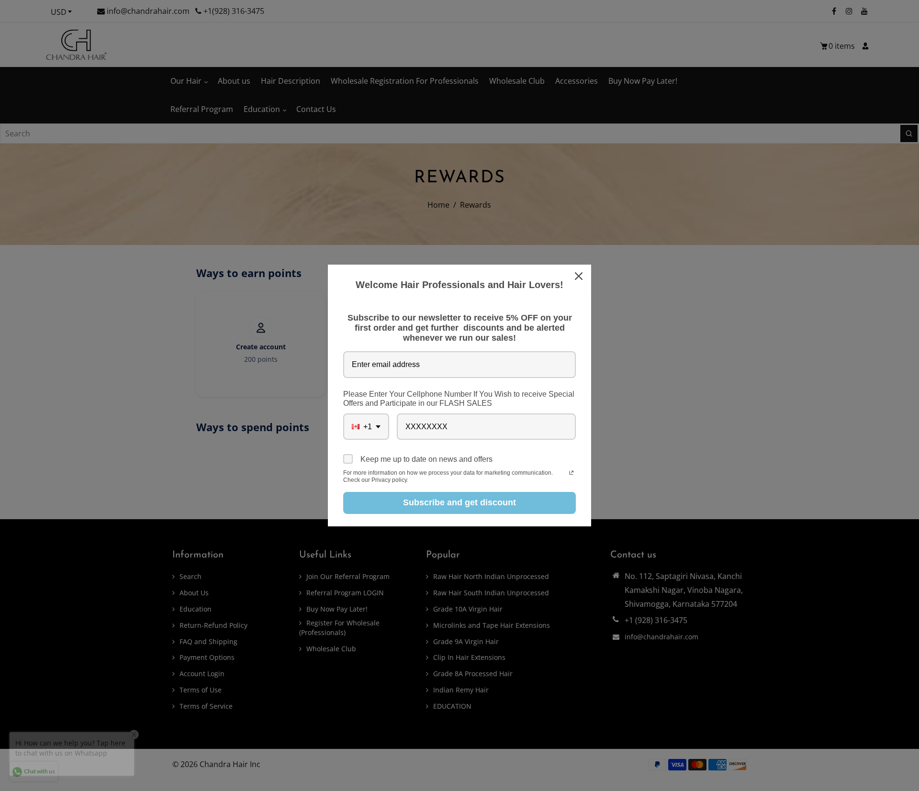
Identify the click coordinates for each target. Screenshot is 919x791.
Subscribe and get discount (459, 502)
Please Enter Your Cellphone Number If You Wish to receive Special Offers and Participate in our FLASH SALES (458, 398)
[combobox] (366, 426)
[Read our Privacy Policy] (571, 473)
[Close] (579, 276)
